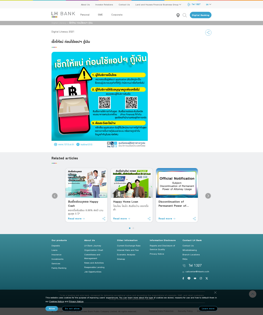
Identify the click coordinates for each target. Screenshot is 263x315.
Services (56, 263)
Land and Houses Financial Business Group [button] (157, 4)
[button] (129, 228)
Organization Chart (93, 250)
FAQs (184, 258)
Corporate (116, 14)
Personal (85, 14)
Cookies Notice (56, 301)
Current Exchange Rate (128, 245)
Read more (75, 218)
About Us (85, 4)
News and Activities (94, 262)
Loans (54, 250)
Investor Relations (104, 4)
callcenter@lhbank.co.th (197, 271)
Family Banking (59, 267)
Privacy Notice (157, 253)
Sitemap (121, 258)
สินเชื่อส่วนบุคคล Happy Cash (83, 204)
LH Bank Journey (92, 245)
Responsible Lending (94, 267)
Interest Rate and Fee (128, 250)
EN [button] (207, 4)
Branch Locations (191, 254)
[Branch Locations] (179, 15)
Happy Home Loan (125, 202)
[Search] (186, 15)
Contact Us (124, 4)
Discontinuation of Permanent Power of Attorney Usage (172, 204)
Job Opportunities (92, 271)
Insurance (56, 254)
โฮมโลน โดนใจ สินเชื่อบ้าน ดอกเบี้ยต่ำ (130, 207)
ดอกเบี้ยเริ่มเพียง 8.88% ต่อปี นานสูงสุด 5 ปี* (85, 212)
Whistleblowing (189, 250)
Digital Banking (200, 15)
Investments (57, 258)
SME (101, 14)
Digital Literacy (59, 22)
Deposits (56, 245)
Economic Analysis (126, 254)
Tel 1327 (195, 4)
